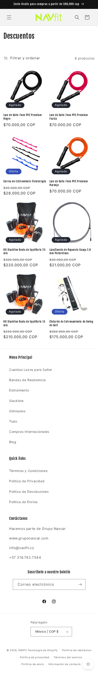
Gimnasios (17, 411)
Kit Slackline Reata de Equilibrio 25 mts (24, 251)
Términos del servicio (68, 657)
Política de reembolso (77, 650)
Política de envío (32, 664)
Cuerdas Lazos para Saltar (30, 370)
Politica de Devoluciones (29, 491)
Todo (13, 421)
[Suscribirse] (80, 584)
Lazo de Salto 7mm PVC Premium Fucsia (68, 116)
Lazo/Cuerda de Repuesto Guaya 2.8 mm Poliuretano (70, 251)
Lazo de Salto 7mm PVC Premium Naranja (68, 183)
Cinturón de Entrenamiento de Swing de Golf (71, 323)
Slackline (16, 401)
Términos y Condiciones (28, 471)
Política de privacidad (34, 657)
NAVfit (22, 650)
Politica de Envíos (23, 502)
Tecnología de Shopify (43, 650)
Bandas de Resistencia (27, 380)
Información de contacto (64, 664)
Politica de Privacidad (26, 481)
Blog (12, 442)
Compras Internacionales (29, 432)
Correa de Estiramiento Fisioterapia (24, 181)
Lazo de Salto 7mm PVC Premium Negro (22, 116)
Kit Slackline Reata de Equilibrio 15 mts (24, 323)
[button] (9, 17)
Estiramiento (19, 390)
